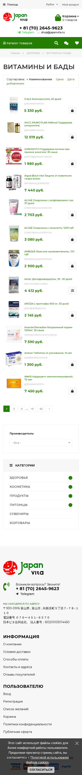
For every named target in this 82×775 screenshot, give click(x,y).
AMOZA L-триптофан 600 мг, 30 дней (46, 303)
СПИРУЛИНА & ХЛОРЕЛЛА (38, 208)
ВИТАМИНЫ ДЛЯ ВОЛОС (36, 183)
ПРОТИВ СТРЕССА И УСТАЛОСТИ (40, 335)
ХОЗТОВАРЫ (20, 523)
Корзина (9, 717)
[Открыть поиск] (56, 43)
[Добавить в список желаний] (75, 99)
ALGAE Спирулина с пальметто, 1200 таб (48, 227)
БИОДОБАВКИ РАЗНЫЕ (36, 358)
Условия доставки (16, 652)
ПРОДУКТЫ (19, 496)
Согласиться (41, 769)
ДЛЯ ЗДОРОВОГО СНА (35, 308)
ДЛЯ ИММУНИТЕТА (34, 104)
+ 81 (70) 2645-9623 (41, 28)
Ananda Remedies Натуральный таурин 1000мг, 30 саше (48, 329)
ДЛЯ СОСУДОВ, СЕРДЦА (36, 284)
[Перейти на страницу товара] (13, 103)
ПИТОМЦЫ (19, 505)
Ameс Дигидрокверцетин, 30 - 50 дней (48, 279)
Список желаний (15, 709)
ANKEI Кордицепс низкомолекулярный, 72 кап (48, 378)
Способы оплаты (15, 659)
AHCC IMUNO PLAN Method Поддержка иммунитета (48, 124)
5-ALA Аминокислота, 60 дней (42, 99)
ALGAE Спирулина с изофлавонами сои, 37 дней (49, 202)
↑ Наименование (39, 79)
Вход (7, 694)
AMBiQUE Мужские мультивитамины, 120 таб (49, 253)
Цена (59, 79)
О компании (12, 644)
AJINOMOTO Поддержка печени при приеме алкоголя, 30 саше (47, 151)
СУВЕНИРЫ (19, 514)
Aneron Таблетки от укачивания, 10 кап (48, 352)
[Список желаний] (77, 43)
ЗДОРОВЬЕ (19, 478)
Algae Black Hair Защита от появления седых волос (47, 177)
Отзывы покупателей (19, 674)
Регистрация (13, 701)
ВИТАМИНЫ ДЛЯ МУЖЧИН (38, 259)
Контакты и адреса (17, 667)
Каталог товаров (19, 43)
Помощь (12, 4)
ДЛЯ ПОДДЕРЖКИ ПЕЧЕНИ (38, 157)
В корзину (72, 140)
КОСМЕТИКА (20, 487)
